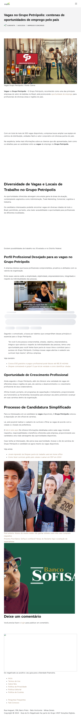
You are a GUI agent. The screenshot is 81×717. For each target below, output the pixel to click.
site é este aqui (11, 430)
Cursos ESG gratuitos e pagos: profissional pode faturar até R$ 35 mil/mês (38, 363)
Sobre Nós (12, 684)
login (23, 623)
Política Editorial (14, 689)
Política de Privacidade (17, 687)
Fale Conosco (13, 703)
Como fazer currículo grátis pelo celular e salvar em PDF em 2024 (34, 457)
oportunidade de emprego (61, 94)
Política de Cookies (16, 692)
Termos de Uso (14, 681)
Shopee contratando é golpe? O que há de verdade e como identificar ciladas (39, 366)
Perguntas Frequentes (17, 700)
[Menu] (76, 4)
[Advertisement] (40, 114)
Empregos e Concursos (36, 25)
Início (10, 678)
